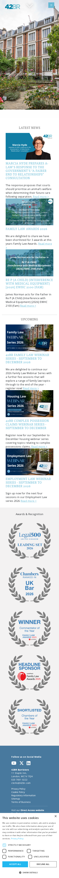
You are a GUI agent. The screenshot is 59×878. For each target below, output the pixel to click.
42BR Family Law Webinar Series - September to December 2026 (27, 358)
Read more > (41, 196)
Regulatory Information (23, 795)
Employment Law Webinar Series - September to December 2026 (28, 482)
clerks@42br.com (21, 782)
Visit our (27, 810)
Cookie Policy (18, 792)
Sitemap (15, 798)
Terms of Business (21, 802)
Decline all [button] (43, 864)
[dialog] (29, 845)
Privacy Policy (18, 788)
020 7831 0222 (19, 779)
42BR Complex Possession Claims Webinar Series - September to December (27, 424)
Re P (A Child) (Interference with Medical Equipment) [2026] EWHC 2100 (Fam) (29, 283)
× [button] (55, 816)
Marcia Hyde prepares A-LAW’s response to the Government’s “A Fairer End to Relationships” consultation (27, 170)
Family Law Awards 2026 (26, 228)
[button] (29, 872)
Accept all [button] (15, 864)
